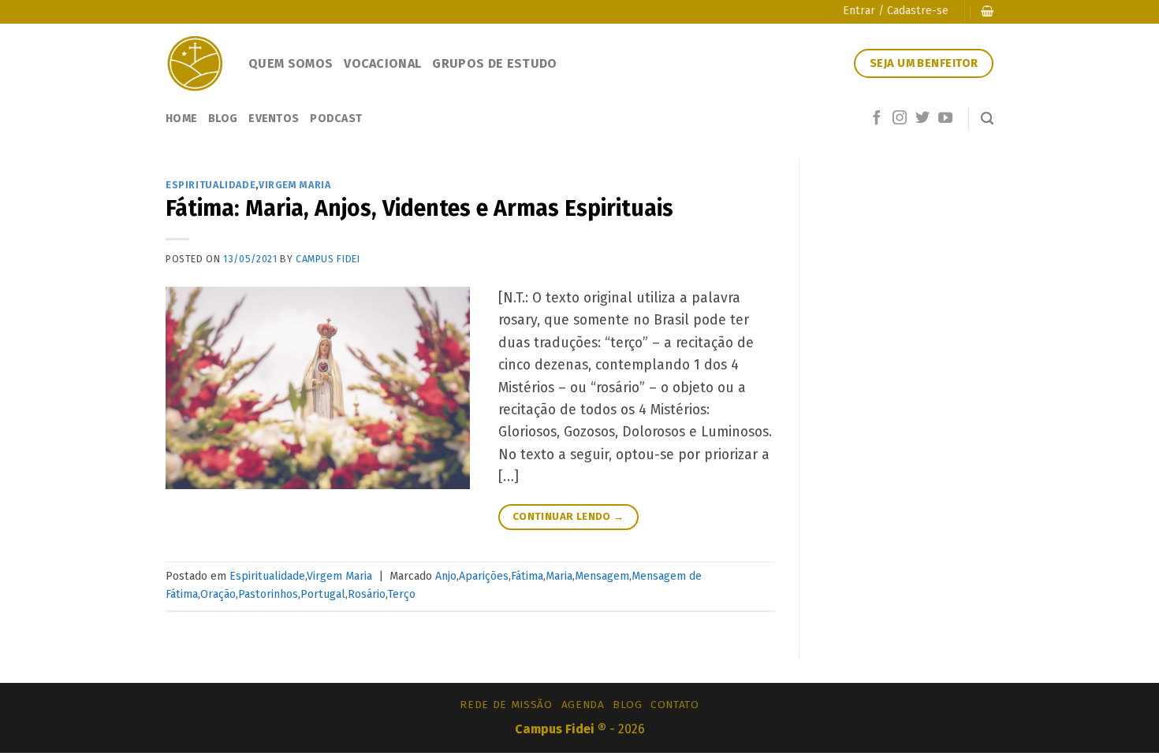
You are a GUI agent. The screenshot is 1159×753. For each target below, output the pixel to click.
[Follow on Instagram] (900, 119)
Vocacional (382, 63)
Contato (674, 704)
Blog (222, 118)
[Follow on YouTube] (945, 119)
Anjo (446, 576)
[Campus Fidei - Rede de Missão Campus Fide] (195, 63)
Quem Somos (290, 63)
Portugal (322, 594)
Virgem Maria (294, 185)
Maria (559, 576)
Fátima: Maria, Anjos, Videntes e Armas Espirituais (419, 208)
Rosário (367, 594)
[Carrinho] (987, 11)
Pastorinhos (268, 594)
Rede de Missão (506, 704)
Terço (401, 594)
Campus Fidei (328, 259)
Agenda (583, 704)
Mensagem (602, 576)
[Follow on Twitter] (922, 119)
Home (181, 118)
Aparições (484, 576)
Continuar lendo (568, 516)
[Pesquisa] (987, 118)
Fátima (527, 576)
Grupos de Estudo (494, 63)
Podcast (336, 118)
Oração (218, 594)
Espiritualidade (210, 185)
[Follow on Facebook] (877, 119)
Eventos (273, 118)
